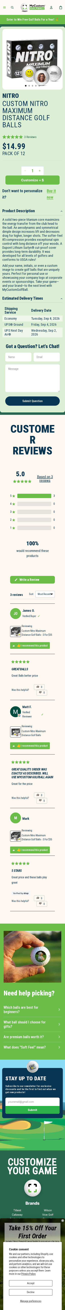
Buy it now (51, 194)
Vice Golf (47, 1214)
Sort (31, 594)
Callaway (17, 1214)
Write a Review (26, 581)
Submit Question (32, 401)
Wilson (48, 1210)
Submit (32, 1110)
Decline (30, 1292)
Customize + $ (32, 180)
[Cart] (61, 7)
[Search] (12, 7)
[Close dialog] (62, 1220)
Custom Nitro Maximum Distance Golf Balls (34, 733)
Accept (30, 1283)
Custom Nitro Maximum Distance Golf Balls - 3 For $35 (37, 632)
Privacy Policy (28, 1273)
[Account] (51, 7)
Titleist (17, 1210)
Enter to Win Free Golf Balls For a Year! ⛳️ (32, 19)
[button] (19, 136)
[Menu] (4, 7)
